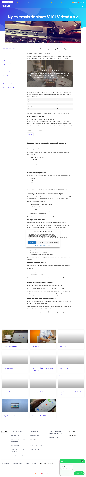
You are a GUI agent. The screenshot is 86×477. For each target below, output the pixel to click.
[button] (57, 231)
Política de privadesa (46, 245)
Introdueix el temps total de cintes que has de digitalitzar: (41, 119)
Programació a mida (8, 84)
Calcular (30, 134)
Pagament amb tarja (54, 437)
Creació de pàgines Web (9, 48)
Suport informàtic (7, 76)
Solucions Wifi (6, 72)
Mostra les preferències (52, 242)
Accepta (32, 242)
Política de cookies (38, 245)
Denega (41, 242)
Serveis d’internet (7, 52)
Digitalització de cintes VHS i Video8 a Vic (12, 60)
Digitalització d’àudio (8, 64)
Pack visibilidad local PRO (9, 68)
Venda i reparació (7, 80)
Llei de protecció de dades (9, 56)
